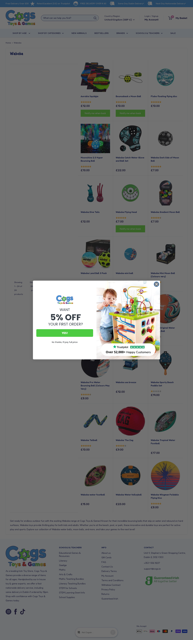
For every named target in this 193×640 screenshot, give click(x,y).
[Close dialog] (156, 284)
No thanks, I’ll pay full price (65, 342)
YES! (65, 333)
